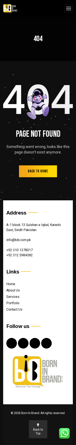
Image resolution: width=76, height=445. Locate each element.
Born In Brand (30, 413)
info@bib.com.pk (18, 240)
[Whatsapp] (46, 343)
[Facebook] (11, 343)
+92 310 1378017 (19, 250)
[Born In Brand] (10, 8)
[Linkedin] (35, 343)
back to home (38, 171)
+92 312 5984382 (19, 255)
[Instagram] (23, 343)
